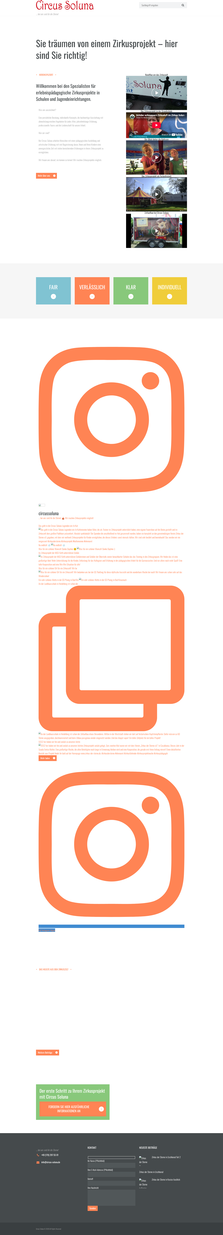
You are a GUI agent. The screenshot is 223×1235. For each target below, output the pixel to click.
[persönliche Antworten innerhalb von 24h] (92, 296)
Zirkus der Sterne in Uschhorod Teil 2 (55, 988)
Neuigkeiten (65, 994)
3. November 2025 (41, 994)
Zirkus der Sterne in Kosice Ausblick (54, 1034)
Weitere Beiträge (45, 1052)
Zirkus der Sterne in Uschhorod (52, 1009)
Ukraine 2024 (74, 994)
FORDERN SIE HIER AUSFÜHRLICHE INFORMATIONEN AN (69, 1108)
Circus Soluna (54, 994)
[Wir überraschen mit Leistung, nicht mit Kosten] (53, 296)
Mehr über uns (44, 175)
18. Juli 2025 (40, 1040)
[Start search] (182, 5)
